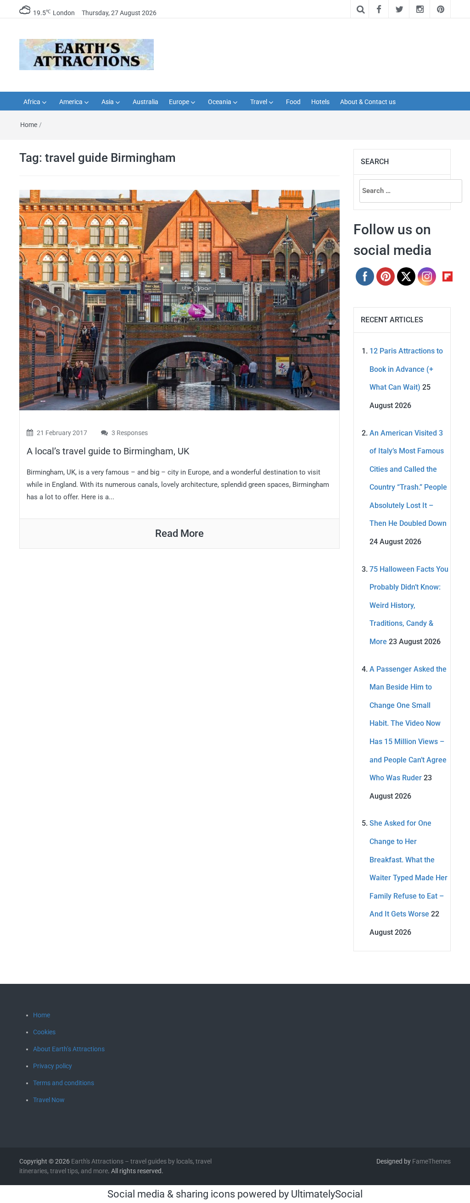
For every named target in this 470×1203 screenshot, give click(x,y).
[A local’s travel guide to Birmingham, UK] (179, 299)
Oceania (219, 101)
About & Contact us (368, 101)
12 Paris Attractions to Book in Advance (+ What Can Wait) (406, 369)
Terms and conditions (63, 1083)
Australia (145, 101)
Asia (107, 101)
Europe (179, 101)
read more (179, 533)
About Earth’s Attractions (69, 1049)
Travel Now (49, 1100)
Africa (31, 101)
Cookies (44, 1032)
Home (28, 124)
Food (293, 101)
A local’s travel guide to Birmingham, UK (108, 451)
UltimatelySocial (327, 1194)
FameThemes (431, 1161)
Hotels (320, 101)
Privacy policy (52, 1066)
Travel (258, 101)
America (71, 101)
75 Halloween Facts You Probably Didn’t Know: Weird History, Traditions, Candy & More (408, 605)
